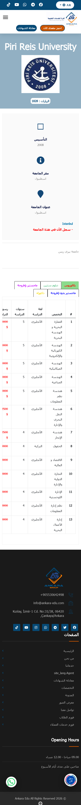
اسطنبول (40, 178)
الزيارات (45, 101)
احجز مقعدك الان (52, 28)
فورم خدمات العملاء (62, 724)
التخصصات (68, 688)
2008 (40, 145)
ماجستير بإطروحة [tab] (27, 285)
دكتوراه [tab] (40, 293)
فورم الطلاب (66, 717)
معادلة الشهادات (26, 28)
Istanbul (67, 224)
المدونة (69, 695)
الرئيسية (69, 651)
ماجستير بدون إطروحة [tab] (63, 293)
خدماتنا (69, 665)
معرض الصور (66, 702)
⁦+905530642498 (52, 595)
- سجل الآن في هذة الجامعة (53, 229)
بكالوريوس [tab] (70, 285)
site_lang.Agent (64, 673)
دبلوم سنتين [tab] (51, 285)
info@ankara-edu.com (48, 603)
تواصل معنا (67, 710)
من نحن (69, 658)
